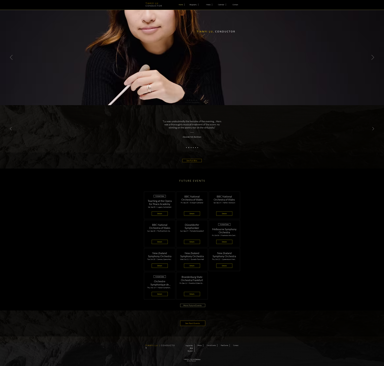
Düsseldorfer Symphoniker (192, 226)
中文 (191, 348)
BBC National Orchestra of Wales (192, 198)
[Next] (373, 57)
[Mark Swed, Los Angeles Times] (186, 147)
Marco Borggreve (195, 102)
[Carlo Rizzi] (190, 147)
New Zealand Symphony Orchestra (159, 255)
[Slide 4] (192, 100)
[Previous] (11, 57)
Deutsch (190, 351)
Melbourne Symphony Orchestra (224, 231)
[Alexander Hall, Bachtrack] (188, 147)
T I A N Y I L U (154, 4)
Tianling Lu (197, 359)
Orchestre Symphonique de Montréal (159, 283)
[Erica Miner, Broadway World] (197, 147)
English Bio (189, 345)
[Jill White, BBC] (193, 147)
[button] (191, 5)
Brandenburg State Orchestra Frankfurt (192, 278)
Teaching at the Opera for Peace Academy (160, 202)
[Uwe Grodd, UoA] (195, 147)
